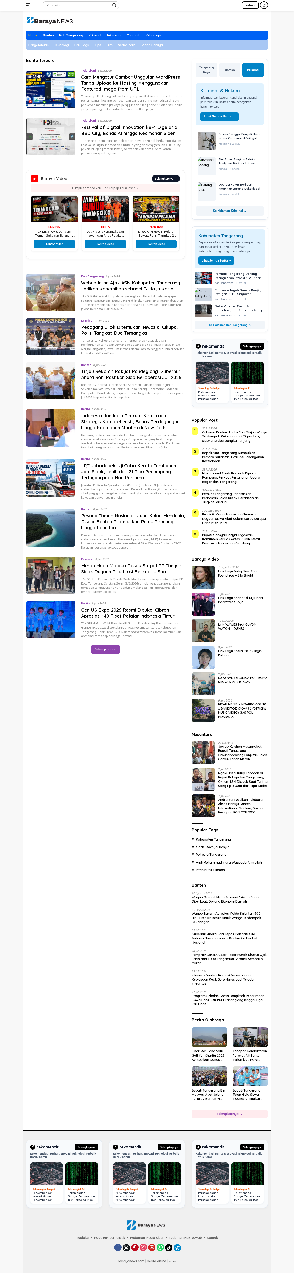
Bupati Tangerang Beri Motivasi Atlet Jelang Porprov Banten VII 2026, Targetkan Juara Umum (209, 1094)
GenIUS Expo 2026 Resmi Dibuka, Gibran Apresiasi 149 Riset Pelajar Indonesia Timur (128, 613)
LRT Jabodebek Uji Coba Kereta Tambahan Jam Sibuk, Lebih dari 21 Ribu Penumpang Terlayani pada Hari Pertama (128, 471)
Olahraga (153, 35)
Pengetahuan (38, 45)
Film (110, 45)
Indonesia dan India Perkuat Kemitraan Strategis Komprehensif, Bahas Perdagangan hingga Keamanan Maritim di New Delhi (130, 421)
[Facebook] (118, 1248)
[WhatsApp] (160, 1248)
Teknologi (114, 35)
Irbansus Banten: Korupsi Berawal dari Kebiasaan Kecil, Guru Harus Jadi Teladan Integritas (223, 979)
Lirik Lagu (81, 45)
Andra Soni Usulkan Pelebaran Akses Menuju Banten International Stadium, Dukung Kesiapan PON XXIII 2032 (241, 806)
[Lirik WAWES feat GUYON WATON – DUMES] (203, 630)
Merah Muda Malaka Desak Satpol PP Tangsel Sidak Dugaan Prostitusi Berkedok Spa (132, 568)
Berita (85, 409)
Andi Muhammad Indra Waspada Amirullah (229, 862)
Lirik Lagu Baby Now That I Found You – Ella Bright (238, 573)
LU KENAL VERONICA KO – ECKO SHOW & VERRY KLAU (242, 680)
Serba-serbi (127, 45)
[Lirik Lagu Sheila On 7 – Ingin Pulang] (203, 657)
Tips (98, 45)
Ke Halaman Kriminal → (230, 210)
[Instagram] (143, 1248)
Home (32, 35)
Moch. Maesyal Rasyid (212, 847)
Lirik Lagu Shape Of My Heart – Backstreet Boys (242, 600)
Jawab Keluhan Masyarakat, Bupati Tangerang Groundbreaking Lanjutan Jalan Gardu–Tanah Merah (242, 752)
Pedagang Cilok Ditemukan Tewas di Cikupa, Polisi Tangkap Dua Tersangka (129, 330)
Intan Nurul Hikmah (210, 870)
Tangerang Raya (206, 70)
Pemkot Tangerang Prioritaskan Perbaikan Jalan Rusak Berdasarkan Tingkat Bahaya (230, 498)
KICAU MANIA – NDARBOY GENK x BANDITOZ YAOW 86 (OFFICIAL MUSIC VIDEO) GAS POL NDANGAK (242, 710)
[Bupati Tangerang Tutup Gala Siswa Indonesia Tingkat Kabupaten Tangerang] (250, 1076)
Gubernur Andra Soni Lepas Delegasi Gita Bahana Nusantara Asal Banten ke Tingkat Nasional (224, 938)
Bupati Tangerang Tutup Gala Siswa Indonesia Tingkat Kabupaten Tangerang (250, 1094)
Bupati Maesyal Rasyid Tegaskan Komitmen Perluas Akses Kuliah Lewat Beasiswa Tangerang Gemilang (231, 539)
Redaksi (83, 1238)
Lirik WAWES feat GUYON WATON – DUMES (237, 626)
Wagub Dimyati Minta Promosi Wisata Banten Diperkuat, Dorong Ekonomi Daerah (226, 899)
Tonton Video (31, 244)
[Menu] (29, 5)
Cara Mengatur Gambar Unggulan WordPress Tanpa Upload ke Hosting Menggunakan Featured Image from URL (130, 83)
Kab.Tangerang (71, 35)
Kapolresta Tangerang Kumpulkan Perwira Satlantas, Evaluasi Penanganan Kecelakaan (233, 457)
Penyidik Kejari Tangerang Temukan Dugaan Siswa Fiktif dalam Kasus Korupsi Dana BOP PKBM (234, 518)
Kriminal (95, 35)
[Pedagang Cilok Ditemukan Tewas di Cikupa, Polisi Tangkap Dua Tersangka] (50, 336)
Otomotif (134, 35)
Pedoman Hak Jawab (185, 1238)
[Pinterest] (135, 1248)
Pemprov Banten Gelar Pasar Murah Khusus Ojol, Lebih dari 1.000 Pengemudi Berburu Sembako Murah (229, 959)
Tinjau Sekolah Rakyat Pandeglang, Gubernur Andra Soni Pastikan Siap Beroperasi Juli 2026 (131, 374)
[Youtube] (151, 1248)
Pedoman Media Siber (147, 1238)
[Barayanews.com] (49, 20)
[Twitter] (126, 1247)
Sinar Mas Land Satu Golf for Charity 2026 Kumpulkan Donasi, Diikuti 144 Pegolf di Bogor (208, 1055)
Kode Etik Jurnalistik (109, 1238)
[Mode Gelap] (264, 5)
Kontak (212, 1238)
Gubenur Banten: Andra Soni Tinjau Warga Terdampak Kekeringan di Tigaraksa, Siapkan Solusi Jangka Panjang (234, 436)
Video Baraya (152, 45)
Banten (48, 35)
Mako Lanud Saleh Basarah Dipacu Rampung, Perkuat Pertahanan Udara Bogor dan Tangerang (231, 477)
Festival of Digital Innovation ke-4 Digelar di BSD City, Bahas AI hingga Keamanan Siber (129, 130)
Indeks (250, 5)
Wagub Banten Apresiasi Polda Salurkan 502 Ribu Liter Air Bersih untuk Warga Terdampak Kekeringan (226, 917)
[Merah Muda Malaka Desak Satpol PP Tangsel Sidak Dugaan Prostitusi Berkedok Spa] (50, 575)
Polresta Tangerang (211, 854)
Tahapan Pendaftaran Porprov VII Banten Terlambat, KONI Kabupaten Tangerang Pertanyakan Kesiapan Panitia (250, 1055)
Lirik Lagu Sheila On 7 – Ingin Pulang (240, 653)
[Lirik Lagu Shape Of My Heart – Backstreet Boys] (203, 604)
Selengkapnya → (166, 179)
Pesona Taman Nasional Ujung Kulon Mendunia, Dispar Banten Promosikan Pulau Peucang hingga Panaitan (133, 521)
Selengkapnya (105, 649)
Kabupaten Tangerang (213, 839)
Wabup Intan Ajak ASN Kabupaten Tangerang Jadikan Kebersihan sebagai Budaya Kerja (130, 286)
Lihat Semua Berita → (219, 116)
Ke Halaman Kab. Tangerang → (230, 325)
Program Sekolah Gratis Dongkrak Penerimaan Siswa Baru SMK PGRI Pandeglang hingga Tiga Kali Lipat (228, 1000)
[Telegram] (177, 1247)
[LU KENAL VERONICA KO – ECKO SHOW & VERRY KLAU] (203, 683)
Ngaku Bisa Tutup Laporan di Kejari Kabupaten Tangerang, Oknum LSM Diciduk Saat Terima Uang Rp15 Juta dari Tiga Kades (243, 779)
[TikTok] (168, 1247)
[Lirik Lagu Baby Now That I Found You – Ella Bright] (203, 577)
